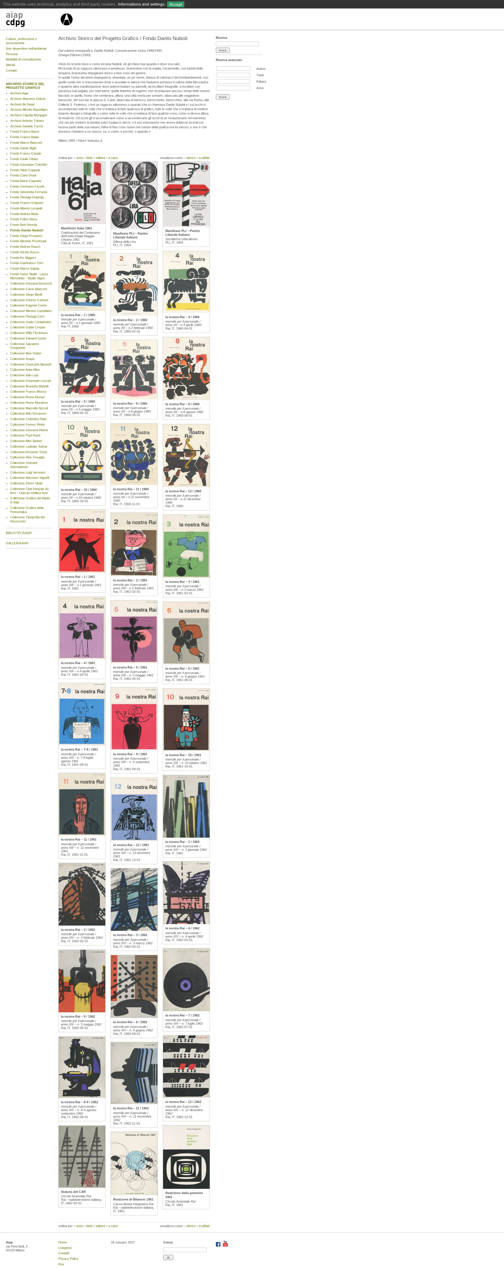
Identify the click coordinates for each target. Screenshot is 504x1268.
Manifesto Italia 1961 (76, 228)
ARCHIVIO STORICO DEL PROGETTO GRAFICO (25, 86)
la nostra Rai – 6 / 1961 (182, 668)
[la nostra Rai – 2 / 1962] (82, 924)
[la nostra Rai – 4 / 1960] (186, 311)
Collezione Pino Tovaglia (27, 457)
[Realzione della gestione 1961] (186, 1187)
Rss (61, 1264)
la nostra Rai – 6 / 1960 (130, 403)
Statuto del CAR (73, 1191)
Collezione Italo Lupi (24, 375)
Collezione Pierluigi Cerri (27, 316)
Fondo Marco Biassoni (26, 142)
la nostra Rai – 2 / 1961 (130, 580)
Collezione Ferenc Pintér (27, 424)
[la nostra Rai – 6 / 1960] (134, 398)
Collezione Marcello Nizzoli (29, 408)
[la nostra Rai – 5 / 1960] (82, 396)
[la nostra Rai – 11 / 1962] (134, 1103)
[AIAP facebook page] (218, 1245)
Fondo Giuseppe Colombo (28, 164)
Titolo (260, 75)
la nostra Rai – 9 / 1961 (130, 754)
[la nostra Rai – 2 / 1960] (134, 314)
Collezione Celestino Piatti (28, 419)
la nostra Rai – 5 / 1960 (78, 401)
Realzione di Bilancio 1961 (133, 1199)
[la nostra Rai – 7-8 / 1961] (82, 744)
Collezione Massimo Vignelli (29, 477)
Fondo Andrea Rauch (25, 246)
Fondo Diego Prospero (26, 236)
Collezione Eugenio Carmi (28, 305)
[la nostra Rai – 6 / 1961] (186, 663)
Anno (260, 88)
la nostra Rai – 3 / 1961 (182, 581)
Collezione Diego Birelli (26, 294)
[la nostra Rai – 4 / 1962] (186, 923)
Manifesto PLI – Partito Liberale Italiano (130, 235)
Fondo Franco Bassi (24, 131)
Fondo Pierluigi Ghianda (27, 197)
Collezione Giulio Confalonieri (30, 322)
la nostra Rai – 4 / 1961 (78, 663)
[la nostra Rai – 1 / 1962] (186, 836)
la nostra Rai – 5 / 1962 (78, 1016)
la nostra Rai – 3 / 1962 (130, 935)
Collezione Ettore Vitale (26, 483)
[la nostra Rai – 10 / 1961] (186, 749)
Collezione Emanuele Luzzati (30, 380)
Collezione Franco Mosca (28, 391)
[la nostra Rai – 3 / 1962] (134, 929)
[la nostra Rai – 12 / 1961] (134, 839)
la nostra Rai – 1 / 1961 (78, 576)
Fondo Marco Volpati (24, 268)
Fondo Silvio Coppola (25, 170)
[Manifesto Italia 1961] (82, 223)
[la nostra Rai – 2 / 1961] (134, 575)
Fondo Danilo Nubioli (26, 230)
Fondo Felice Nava (23, 219)
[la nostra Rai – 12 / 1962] (186, 1096)
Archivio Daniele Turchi (26, 126)
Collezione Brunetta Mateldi (29, 386)
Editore (261, 81)
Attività (10, 65)
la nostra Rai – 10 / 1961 (183, 755)
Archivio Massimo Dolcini (28, 99)
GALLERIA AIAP (17, 543)
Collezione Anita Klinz (25, 369)
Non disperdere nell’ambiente (26, 48)
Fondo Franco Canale (25, 153)
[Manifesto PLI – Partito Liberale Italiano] (134, 228)
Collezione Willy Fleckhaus (29, 333)
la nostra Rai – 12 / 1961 (131, 845)
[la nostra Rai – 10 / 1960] (82, 484)
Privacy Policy (68, 1258)
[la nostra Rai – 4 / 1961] (82, 657)
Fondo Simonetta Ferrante (28, 192)
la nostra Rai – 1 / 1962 (182, 841)
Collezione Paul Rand (25, 435)
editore (100, 158)
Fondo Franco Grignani (26, 203)
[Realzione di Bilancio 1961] (134, 1194)
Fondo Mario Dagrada (25, 181)
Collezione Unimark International (24, 465)
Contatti (11, 70)
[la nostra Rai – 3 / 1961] (186, 576)
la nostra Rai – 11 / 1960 (131, 489)
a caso (113, 158)
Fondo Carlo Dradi (23, 175)
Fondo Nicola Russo (24, 252)
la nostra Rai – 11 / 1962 (131, 1108)
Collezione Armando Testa (28, 452)
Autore (261, 68)
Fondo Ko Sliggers (23, 257)
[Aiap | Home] (66, 28)
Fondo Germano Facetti (27, 186)
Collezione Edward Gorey (28, 338)
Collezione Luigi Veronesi (27, 472)
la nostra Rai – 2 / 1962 (78, 929)
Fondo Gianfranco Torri (26, 263)
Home (62, 1242)
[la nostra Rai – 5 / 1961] (134, 662)
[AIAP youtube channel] (225, 1245)
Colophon (65, 1248)
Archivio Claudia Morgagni (28, 115)
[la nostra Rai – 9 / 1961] (134, 749)
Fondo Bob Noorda (23, 224)
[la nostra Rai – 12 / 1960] (186, 486)
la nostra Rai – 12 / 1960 (183, 491)
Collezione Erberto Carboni (29, 300)
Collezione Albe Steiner (26, 441)
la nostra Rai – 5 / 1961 (130, 667)
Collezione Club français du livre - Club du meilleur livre (29, 491)
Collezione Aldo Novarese (28, 413)
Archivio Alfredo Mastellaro (29, 109)
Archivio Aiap (19, 93)
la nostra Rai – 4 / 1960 (182, 317)
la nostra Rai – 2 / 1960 (130, 320)
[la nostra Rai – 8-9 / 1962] (82, 1097)
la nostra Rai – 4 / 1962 (182, 928)
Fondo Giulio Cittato (24, 159)
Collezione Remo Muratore (29, 402)
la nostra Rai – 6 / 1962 (130, 1022)
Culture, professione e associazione (21, 41)
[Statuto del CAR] (82, 1186)
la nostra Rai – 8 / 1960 (182, 404)
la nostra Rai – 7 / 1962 (182, 1015)
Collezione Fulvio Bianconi (28, 289)
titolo (89, 158)
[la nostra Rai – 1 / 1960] (82, 309)
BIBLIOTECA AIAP (19, 533)
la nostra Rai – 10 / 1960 (79, 489)
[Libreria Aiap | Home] (33, 20)
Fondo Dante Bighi (23, 148)
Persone (12, 54)
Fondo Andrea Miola (24, 214)
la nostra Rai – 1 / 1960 (78, 315)
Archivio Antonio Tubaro (27, 120)
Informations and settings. (142, 4)
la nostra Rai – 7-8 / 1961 (79, 749)
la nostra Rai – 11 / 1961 (79, 839)
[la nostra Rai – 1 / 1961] (82, 571)
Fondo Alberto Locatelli (26, 208)
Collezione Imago (22, 359)
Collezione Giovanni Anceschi (31, 283)
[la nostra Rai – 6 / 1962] (134, 1016)
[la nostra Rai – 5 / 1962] (82, 1011)
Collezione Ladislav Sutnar (29, 446)
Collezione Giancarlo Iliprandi (30, 364)
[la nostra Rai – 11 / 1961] (82, 834)
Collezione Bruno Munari (27, 397)
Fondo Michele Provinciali (28, 241)
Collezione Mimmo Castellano (31, 311)
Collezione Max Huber (25, 353)
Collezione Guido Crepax (28, 327)
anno (79, 158)
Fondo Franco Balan (24, 137)
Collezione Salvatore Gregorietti (24, 346)
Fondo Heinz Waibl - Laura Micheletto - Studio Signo (29, 276)
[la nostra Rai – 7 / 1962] (186, 1010)
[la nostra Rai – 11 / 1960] (134, 484)
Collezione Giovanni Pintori (29, 430)
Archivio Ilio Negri (22, 104)
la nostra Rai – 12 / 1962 (183, 1102)
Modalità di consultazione (23, 59)
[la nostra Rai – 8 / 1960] (186, 399)
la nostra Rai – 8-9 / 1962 (79, 1102)
